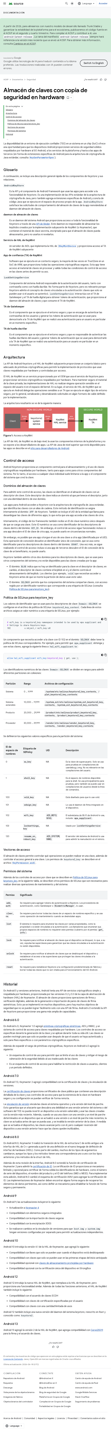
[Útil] (101, 79)
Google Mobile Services (86, 1392)
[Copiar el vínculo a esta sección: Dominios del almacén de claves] (48, 486)
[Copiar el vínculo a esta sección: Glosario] (20, 170)
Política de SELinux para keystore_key (28, 589)
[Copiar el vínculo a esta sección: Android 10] (21, 1241)
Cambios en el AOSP (24, 43)
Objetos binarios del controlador (18, 1401)
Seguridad (31, 79)
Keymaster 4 (32, 1207)
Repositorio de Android (13, 1378)
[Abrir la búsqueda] (66, 3)
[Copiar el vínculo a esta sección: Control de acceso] (37, 461)
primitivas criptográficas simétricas (62, 1026)
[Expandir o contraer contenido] (22, 106)
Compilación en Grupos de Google (55, 1401)
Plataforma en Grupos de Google (54, 1397)
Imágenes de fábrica (13, 1397)
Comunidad (29, 1418)
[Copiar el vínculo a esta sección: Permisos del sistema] (35, 871)
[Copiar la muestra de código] (105, 619)
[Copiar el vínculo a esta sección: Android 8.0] (22, 1137)
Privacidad (72, 1418)
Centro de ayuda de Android (88, 1378)
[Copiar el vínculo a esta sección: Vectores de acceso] (33, 850)
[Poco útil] (105, 79)
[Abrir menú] (5, 3)
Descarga (7, 1387)
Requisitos (8, 1383)
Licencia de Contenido (13, 1359)
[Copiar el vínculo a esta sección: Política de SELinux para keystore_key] (56, 598)
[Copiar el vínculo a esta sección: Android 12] (20, 1277)
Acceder (103, 3)
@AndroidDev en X (48, 1383)
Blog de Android (46, 1387)
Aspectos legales (46, 1418)
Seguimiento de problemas (87, 1401)
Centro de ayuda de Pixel (86, 1383)
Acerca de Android (12, 1418)
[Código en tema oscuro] (102, 619)
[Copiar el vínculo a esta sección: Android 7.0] (21, 1076)
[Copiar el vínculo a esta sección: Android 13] (21, 1324)
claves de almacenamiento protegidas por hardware (66, 1263)
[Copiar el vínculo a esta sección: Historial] (20, 984)
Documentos (17, 79)
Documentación (14, 12)
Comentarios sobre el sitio (92, 1418)
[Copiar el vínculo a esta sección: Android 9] (19, 1196)
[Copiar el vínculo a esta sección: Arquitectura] (28, 357)
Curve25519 (97, 1330)
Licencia (61, 1418)
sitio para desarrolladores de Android (49, 448)
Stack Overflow (82, 1397)
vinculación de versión (18, 1104)
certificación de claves (18, 1091)
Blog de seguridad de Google (52, 1392)
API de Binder (43, 224)
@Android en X (46, 1378)
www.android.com (83, 1387)
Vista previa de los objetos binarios (18, 1392)
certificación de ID (42, 1166)
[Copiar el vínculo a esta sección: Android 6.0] (22, 1020)
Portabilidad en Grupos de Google (55, 1406)
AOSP (5, 79)
